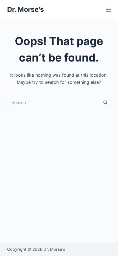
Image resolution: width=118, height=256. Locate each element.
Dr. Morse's (25, 9)
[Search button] (105, 102)
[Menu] (108, 9)
